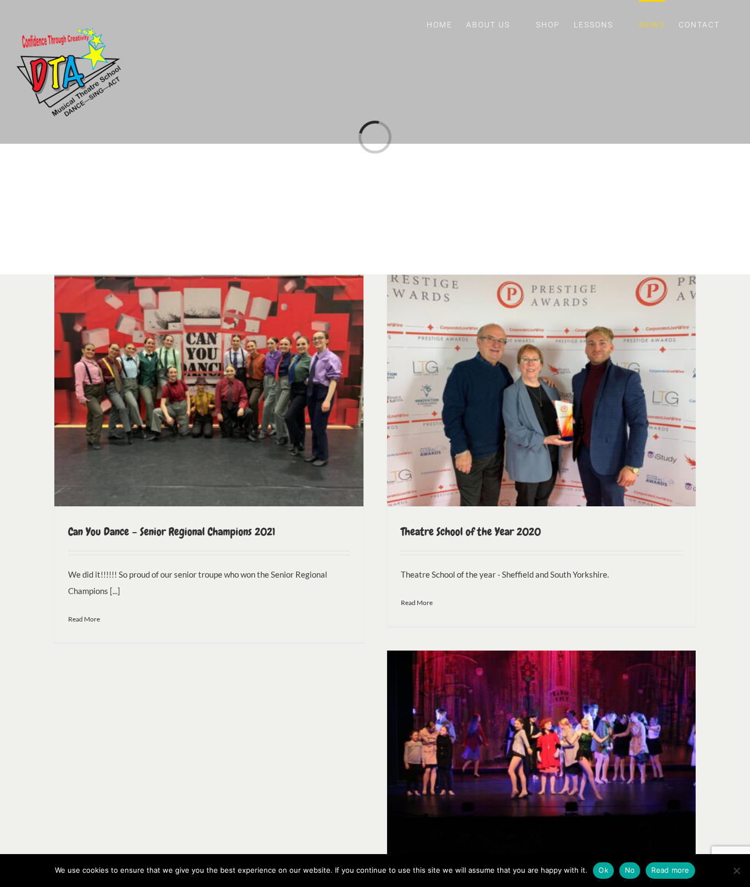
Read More (84, 619)
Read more (670, 870)
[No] (736, 870)
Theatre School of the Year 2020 (471, 531)
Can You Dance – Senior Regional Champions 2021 (171, 531)
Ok (603, 870)
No (630, 870)
